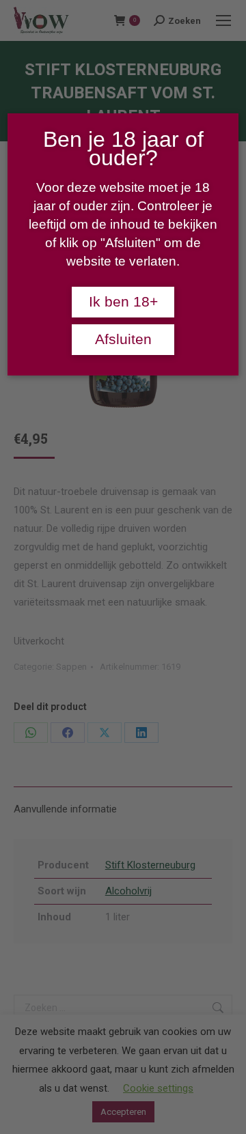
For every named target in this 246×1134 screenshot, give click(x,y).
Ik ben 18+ (123, 302)
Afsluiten (123, 339)
